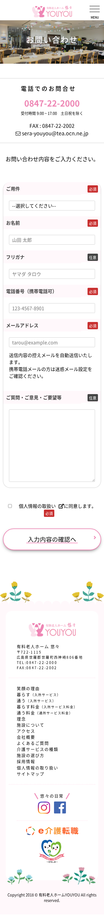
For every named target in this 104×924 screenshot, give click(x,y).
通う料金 (45, 713)
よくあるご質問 (33, 743)
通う (36, 700)
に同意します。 (57, 509)
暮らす (39, 694)
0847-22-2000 (41, 662)
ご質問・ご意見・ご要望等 (34, 397)
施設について (30, 725)
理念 (21, 719)
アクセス (26, 731)
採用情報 (26, 761)
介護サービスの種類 (37, 749)
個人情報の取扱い (37, 505)
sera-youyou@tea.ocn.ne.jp (55, 133)
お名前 (13, 222)
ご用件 (13, 188)
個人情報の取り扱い (37, 768)
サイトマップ (30, 774)
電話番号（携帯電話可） (31, 291)
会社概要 (26, 737)
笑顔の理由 (28, 688)
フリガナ (15, 256)
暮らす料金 (47, 706)
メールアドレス (22, 325)
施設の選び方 (30, 755)
